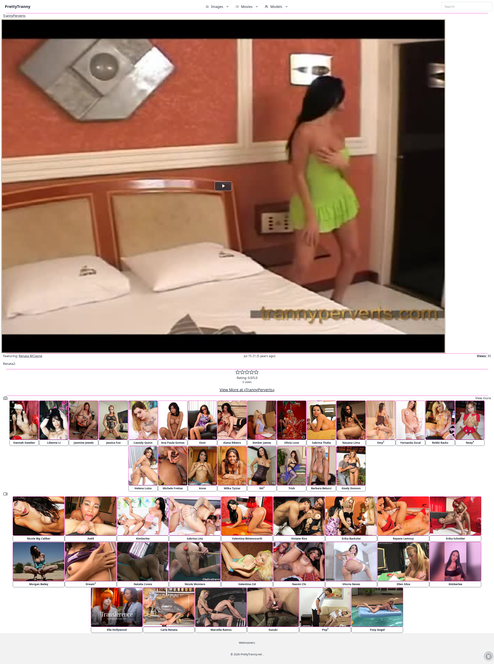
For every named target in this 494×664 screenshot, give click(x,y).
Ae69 (90, 538)
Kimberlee (143, 538)
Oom (202, 442)
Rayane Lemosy (403, 538)
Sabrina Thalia (321, 442)
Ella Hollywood (117, 630)
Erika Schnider (455, 538)
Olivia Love (291, 442)
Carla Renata (169, 630)
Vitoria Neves (351, 584)
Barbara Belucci (321, 488)
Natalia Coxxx (143, 584)
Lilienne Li (54, 442)
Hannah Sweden (24, 442)
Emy (380, 442)
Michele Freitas (173, 488)
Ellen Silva (403, 584)
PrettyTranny (17, 6)
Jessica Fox (113, 442)
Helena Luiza (142, 488)
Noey (470, 442)
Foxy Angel (377, 630)
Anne (202, 488)
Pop (325, 629)
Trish (291, 488)
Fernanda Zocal (410, 442)
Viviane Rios (299, 538)
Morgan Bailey (38, 584)
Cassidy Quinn (143, 442)
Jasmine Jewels (84, 442)
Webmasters (247, 642)
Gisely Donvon (351, 488)
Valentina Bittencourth (247, 538)
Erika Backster (351, 538)
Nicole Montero (195, 584)
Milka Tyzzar (232, 488)
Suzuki (273, 630)
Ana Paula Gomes (172, 442)
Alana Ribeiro (232, 442)
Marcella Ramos (221, 630)
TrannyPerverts (14, 16)
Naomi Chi (299, 584)
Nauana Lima (351, 442)
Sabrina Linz (195, 538)
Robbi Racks (440, 442)
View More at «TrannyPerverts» (247, 389)
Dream (91, 584)
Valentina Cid (247, 584)
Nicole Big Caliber (38, 538)
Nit (262, 488)
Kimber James (262, 442)
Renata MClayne (30, 356)
